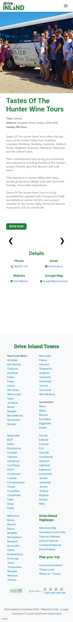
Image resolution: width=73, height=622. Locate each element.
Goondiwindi (46, 456)
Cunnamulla (14, 495)
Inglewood (45, 469)
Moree (11, 407)
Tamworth (45, 377)
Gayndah (44, 452)
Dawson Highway (48, 540)
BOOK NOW (16, 226)
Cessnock (12, 368)
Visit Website (20, 281)
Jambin (43, 478)
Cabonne (12, 456)
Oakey (10, 550)
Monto (11, 520)
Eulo (41, 448)
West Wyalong (47, 394)
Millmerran (13, 515)
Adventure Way (47, 528)
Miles (42, 503)
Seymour (44, 364)
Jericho (43, 486)
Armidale (12, 360)
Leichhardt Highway (50, 545)
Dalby (10, 499)
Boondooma (14, 448)
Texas (10, 562)
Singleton (44, 373)
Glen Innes (13, 390)
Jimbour (44, 491)
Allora (42, 406)
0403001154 (20, 266)
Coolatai (11, 478)
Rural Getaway (47, 549)
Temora (43, 385)
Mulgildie (12, 533)
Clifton (11, 469)
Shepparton (45, 368)
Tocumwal (45, 390)
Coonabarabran (16, 482)
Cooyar (11, 486)
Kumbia (43, 499)
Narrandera (13, 419)
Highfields (44, 465)
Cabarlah (12, 452)
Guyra (10, 398)
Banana (43, 414)
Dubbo (11, 377)
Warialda (12, 571)
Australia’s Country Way (52, 532)
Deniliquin (12, 373)
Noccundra (13, 545)
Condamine (13, 473)
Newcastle (45, 355)
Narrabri (11, 424)
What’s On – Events (50, 573)
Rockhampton (15, 554)
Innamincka (45, 473)
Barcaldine (45, 419)
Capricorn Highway (49, 536)
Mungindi (12, 541)
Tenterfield (45, 381)
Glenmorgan (14, 394)
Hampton (44, 461)
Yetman (11, 579)
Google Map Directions (55, 281)
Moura (11, 528)
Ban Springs (14, 364)
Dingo (10, 503)
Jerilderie (12, 402)
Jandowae (45, 482)
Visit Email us (55, 266)
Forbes (11, 385)
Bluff (10, 439)
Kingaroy (44, 495)
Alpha (42, 410)
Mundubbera (14, 537)
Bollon (10, 444)
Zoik (56, 609)
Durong (43, 435)
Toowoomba (14, 567)
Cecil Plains (13, 465)
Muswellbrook (15, 415)
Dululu (10, 508)
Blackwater (13, 435)
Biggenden (45, 423)
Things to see (46, 569)
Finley (10, 381)
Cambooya (13, 461)
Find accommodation (51, 565)
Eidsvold (43, 439)
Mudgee (11, 411)
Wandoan (12, 575)
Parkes (43, 360)
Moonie (11, 524)
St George (12, 558)
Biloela (43, 427)
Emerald (44, 444)
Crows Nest (13, 491)
